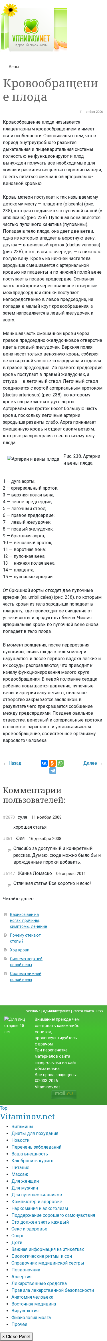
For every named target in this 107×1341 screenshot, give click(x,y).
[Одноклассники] (52, 763)
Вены (14, 66)
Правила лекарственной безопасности (52, 1290)
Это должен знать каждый (40, 1222)
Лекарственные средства (39, 1283)
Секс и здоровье (29, 1229)
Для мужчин (24, 1188)
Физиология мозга (31, 1317)
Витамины (22, 1126)
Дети (16, 1242)
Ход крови (19, 950)
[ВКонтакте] (44, 763)
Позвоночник (25, 1270)
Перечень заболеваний (36, 1147)
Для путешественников (36, 1194)
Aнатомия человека (32, 1297)
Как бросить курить (32, 1160)
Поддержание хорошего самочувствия (53, 1215)
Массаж (19, 1174)
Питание (20, 1167)
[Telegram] (52, 770)
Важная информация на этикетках (47, 1249)
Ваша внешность (29, 1154)
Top (3, 1108)
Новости (20, 1140)
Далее (90, 763)
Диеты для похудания (34, 1133)
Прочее (19, 1324)
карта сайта (83, 1011)
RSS (99, 1011)
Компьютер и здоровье (36, 1201)
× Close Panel (16, 1336)
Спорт (17, 1235)
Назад (15, 763)
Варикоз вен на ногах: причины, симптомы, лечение (28, 920)
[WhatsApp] (60, 763)
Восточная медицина (33, 1304)
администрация (56, 1011)
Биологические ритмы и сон (41, 1256)
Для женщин (25, 1181)
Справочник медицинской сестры (47, 1263)
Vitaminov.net (27, 1116)
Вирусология (25, 1310)
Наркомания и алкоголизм (39, 1208)
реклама (33, 1011)
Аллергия (21, 1276)
